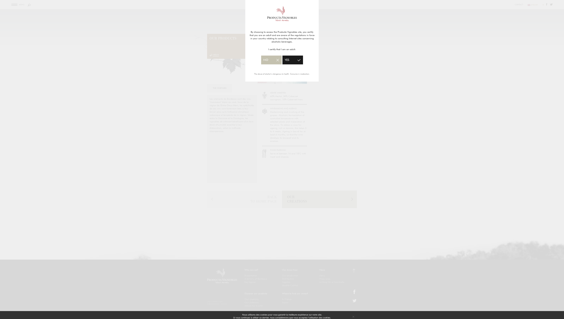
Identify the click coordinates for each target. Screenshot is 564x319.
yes (287, 60)
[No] (353, 316)
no (265, 60)
